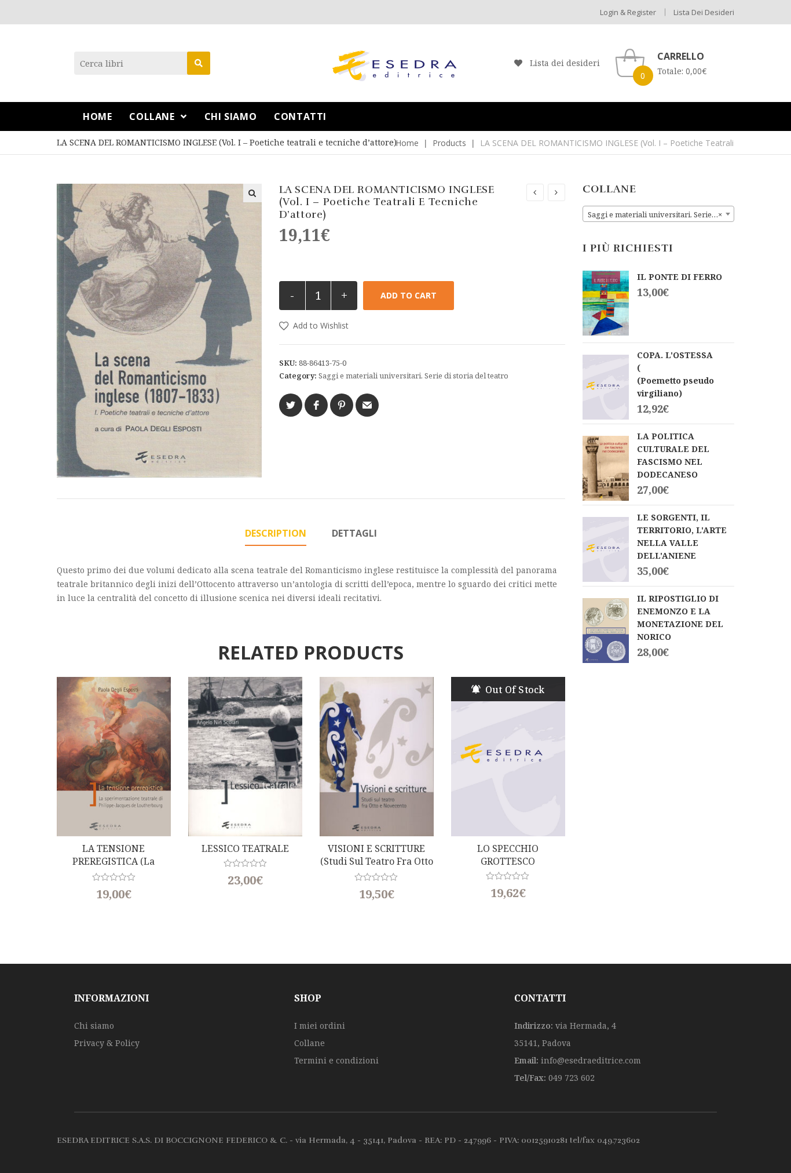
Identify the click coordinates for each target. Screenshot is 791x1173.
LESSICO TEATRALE (245, 848)
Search (198, 63)
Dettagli (354, 533)
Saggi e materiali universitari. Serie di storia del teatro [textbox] (661, 214)
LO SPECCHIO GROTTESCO (508, 855)
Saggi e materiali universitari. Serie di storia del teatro (413, 375)
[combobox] (659, 214)
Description (275, 533)
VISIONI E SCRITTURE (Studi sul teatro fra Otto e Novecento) (376, 855)
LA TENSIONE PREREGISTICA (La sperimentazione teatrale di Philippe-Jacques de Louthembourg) (113, 855)
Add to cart (408, 295)
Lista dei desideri (703, 12)
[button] (314, 326)
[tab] (275, 533)
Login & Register (628, 12)
